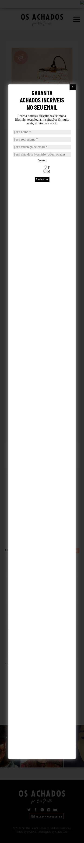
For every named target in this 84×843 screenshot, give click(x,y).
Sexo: (42, 160)
